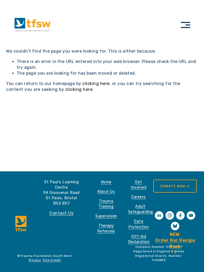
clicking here (96, 83)
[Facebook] (180, 215)
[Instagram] (169, 215)
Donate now (173, 186)
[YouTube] (191, 215)
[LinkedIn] (159, 215)
